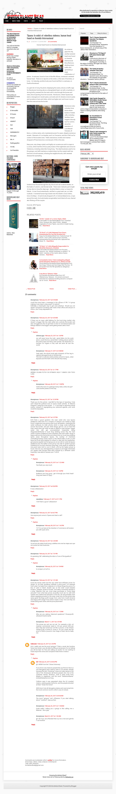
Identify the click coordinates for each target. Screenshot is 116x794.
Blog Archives (102, 33)
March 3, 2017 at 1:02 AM (53, 716)
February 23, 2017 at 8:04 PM (48, 486)
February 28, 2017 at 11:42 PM (54, 525)
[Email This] (28, 208)
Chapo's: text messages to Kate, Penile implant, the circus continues (98, 133)
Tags (91, 33)
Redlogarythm (14, 143)
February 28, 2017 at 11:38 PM (54, 384)
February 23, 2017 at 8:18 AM (48, 300)
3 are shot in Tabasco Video (48, 273)
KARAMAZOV (14, 132)
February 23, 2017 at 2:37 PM (48, 417)
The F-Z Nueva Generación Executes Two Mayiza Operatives (98, 39)
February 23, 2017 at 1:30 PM (54, 335)
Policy (41, 21)
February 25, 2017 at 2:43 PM (46, 644)
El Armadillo (14, 110)
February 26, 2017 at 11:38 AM (54, 706)
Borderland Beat (57, 786)
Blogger (73, 786)
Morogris (13, 136)
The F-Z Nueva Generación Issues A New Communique (99, 83)
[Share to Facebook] (34, 208)
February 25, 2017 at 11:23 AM (54, 462)
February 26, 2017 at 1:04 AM (54, 566)
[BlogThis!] (30, 208)
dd (37, 662)
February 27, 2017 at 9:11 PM (53, 499)
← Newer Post (30, 289)
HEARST (13, 121)
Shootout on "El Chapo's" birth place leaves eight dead (98, 54)
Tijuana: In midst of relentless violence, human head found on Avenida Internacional (49, 36)
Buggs (12, 107)
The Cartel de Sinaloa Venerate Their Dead (96, 69)
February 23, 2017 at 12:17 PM (48, 370)
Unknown (34, 644)
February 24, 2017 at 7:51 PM (48, 553)
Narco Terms (16, 21)
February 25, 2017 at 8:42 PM (48, 662)
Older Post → (72, 289)
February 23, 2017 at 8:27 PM (48, 513)
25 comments (52, 41)
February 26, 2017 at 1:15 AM (54, 611)
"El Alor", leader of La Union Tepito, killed (52, 219)
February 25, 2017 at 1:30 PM (54, 471)
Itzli (11, 125)
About (33, 21)
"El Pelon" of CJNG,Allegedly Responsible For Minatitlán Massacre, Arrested (54, 247)
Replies (35, 332)
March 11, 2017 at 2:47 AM (53, 622)
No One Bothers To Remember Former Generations (96, 117)
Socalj (12, 147)
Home (6, 21)
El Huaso (13, 114)
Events (26, 21)
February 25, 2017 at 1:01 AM (48, 580)
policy (12, 95)
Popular (83, 33)
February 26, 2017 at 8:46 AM (54, 696)
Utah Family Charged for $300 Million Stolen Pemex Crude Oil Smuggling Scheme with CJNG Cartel (98, 101)
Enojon (12, 118)
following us (69, 777)
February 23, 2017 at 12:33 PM (48, 399)
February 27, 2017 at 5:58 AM (54, 351)
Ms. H (12, 139)
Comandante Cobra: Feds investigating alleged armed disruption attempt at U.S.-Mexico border (54, 260)
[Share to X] (32, 208)
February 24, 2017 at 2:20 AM (48, 541)
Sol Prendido (14, 150)
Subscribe (94, 180)
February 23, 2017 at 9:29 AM (48, 318)
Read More (46, 226)
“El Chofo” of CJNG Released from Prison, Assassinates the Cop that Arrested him (52, 233)
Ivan (11, 128)
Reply (32, 312)
